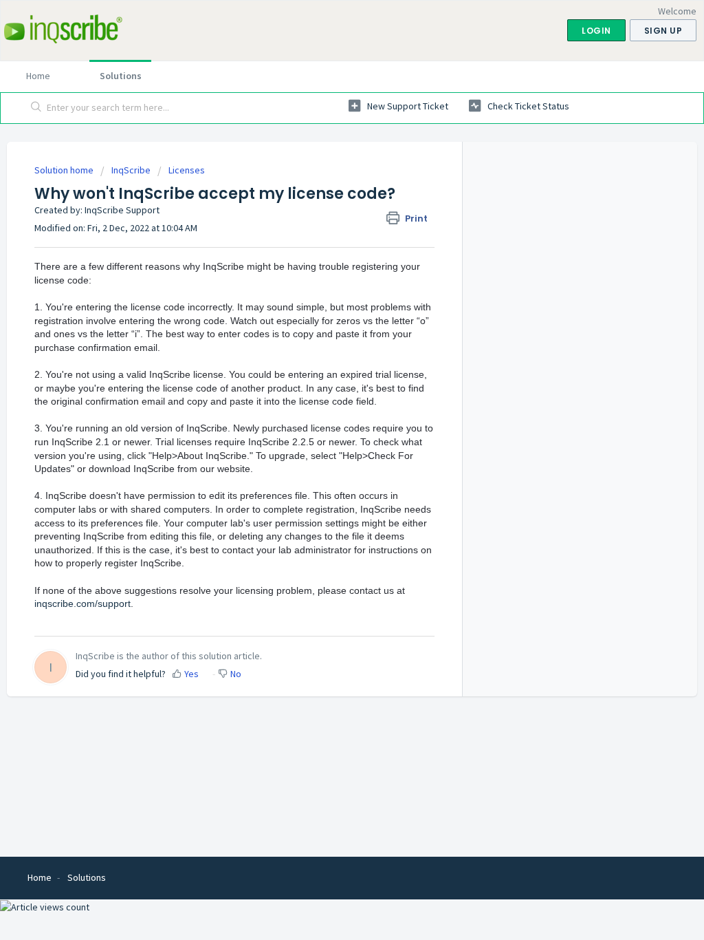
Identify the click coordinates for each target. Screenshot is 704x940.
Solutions (121, 76)
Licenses (186, 170)
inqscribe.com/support (82, 603)
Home (38, 76)
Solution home (65, 170)
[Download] (327, 292)
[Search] (36, 108)
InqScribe (131, 170)
